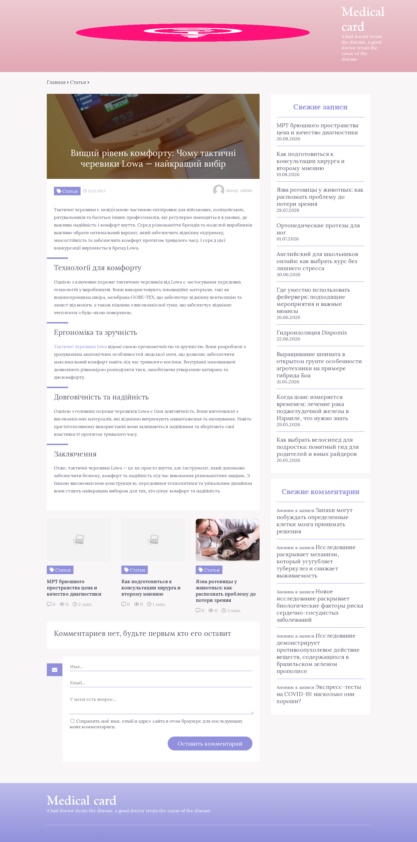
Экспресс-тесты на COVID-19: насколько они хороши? (319, 694)
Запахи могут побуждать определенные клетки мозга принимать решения (315, 520)
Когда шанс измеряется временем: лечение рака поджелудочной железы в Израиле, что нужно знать (313, 407)
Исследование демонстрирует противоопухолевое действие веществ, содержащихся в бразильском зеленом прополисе (318, 653)
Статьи (78, 82)
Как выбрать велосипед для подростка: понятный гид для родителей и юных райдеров (318, 446)
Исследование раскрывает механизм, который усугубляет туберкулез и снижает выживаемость (316, 561)
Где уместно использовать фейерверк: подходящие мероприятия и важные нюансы (313, 300)
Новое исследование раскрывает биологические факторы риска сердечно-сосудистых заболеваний (320, 605)
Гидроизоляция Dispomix (312, 332)
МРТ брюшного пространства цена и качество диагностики (317, 129)
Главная (56, 82)
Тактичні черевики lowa (80, 346)
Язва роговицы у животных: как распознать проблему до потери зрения (320, 196)
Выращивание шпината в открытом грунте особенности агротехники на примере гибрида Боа (319, 364)
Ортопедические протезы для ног (318, 229)
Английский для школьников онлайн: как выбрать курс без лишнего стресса (317, 261)
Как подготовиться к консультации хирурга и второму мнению (311, 161)
